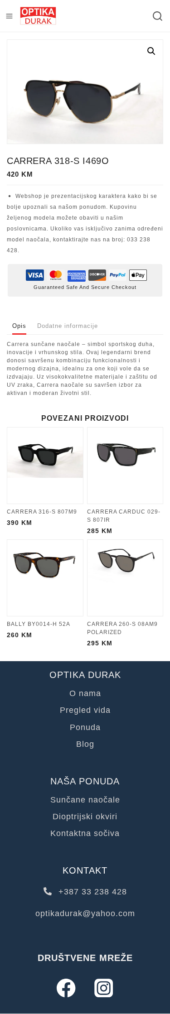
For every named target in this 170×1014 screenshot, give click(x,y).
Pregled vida (85, 710)
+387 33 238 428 (91, 891)
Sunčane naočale (85, 799)
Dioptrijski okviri (85, 816)
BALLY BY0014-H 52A (38, 624)
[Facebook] (66, 988)
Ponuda (85, 727)
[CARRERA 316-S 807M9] (45, 466)
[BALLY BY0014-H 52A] (45, 578)
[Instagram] (104, 988)
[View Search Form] (157, 16)
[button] (151, 51)
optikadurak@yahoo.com (85, 913)
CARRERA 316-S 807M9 (42, 512)
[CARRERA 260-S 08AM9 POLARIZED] (125, 578)
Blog (85, 744)
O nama (85, 693)
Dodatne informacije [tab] (67, 325)
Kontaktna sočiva (85, 833)
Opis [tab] (19, 325)
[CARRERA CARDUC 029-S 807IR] (125, 466)
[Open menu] (9, 16)
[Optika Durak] (38, 16)
